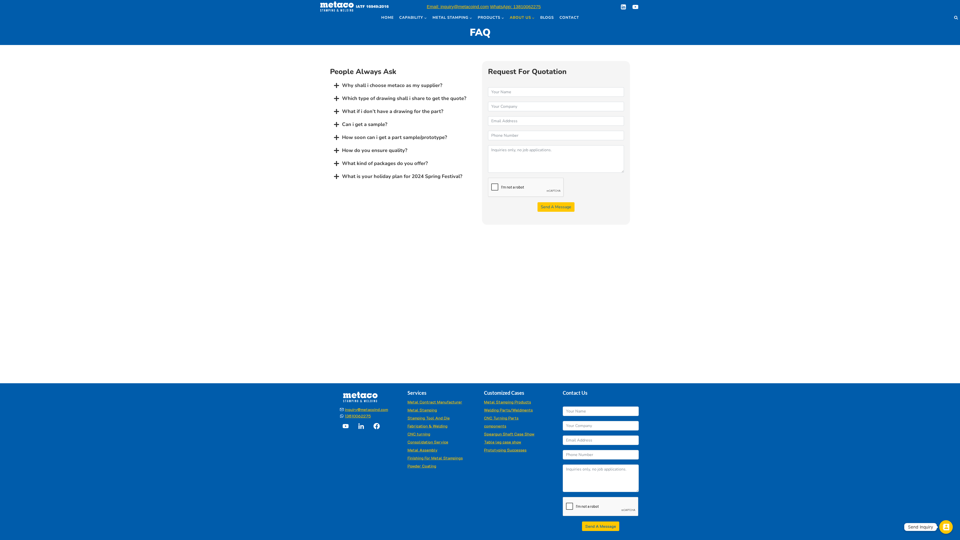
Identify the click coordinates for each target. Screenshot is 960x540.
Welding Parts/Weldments (508, 409)
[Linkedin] (623, 7)
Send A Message (556, 207)
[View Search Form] (956, 18)
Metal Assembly (423, 449)
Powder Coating (422, 465)
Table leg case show (502, 441)
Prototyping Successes (505, 449)
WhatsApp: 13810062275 (515, 6)
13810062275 (358, 415)
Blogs (547, 17)
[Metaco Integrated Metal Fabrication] (354, 7)
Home (387, 17)
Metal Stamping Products (507, 401)
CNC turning (419, 433)
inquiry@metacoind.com (366, 409)
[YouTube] (635, 7)
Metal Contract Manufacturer (435, 401)
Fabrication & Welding (428, 425)
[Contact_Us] (946, 527)
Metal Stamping (422, 409)
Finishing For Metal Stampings (435, 457)
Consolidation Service (428, 441)
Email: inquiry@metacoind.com (458, 6)
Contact (569, 17)
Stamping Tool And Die (429, 417)
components (495, 425)
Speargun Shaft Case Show (509, 433)
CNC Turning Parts (501, 417)
